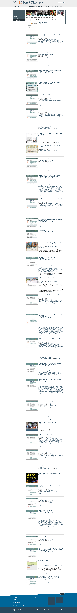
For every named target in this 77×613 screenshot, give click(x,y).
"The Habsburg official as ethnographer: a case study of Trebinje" (50, 401)
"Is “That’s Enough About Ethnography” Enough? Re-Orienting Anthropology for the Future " (50, 243)
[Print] (65, 23)
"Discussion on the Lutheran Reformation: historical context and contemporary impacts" (49, 71)
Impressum (35, 609)
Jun (38, 19)
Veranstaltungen (17, 20)
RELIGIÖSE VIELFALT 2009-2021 (19, 12)
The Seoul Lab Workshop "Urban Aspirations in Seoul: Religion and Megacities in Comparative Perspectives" (49, 561)
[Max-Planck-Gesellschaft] (14, 610)
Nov (50, 19)
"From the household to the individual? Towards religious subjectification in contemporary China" (50, 295)
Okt (48, 19)
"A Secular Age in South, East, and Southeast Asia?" (49, 473)
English (56, 2)
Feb (29, 19)
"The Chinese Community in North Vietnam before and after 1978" (50, 199)
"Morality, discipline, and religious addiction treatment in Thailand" (50, 486)
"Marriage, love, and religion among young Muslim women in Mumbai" (51, 95)
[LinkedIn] (65, 13)
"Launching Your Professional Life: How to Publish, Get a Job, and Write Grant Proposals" (50, 83)
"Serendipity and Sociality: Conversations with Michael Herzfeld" (50, 146)
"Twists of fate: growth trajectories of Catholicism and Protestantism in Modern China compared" (50, 364)
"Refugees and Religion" (43, 22)
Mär (31, 19)
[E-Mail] (65, 21)
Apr (34, 19)
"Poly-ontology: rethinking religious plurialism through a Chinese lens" (50, 315)
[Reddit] (65, 15)
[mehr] (53, 27)
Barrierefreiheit (46, 609)
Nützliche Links (16, 597)
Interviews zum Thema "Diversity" (19, 605)
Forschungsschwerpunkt (18, 14)
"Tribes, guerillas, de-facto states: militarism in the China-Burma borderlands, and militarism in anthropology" (51, 35)
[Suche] (64, 2)
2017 (55, 19)
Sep (45, 19)
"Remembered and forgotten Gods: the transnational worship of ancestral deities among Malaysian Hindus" (50, 499)
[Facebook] (65, 11)
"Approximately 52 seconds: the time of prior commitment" (48, 258)
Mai (36, 19)
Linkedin (32, 599)
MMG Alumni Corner (16, 599)
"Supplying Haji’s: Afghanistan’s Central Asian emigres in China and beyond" (50, 53)
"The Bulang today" (42, 230)
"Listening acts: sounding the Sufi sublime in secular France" (49, 450)
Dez (52, 19)
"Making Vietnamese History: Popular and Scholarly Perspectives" (49, 278)
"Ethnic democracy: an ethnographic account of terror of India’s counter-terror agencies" (50, 109)
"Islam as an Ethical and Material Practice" (47, 422)
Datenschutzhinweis (40, 609)
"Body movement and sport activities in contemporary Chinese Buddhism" (50, 159)
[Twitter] (65, 17)
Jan (27, 19)
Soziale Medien (33, 597)
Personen (16, 18)
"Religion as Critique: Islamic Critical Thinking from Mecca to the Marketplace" (50, 134)
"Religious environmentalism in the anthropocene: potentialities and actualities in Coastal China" (49, 176)
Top (62, 594)
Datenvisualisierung (17, 602)
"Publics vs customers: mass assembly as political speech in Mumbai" (51, 380)
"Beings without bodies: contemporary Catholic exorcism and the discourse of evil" (50, 511)
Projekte (15, 16)
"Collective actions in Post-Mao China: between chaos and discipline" (50, 339)
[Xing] (65, 19)
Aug (43, 19)
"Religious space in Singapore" (45, 434)
